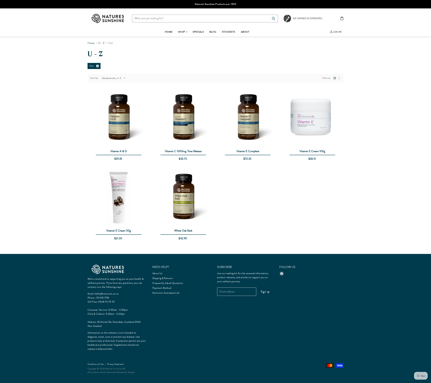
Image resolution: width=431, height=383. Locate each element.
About (245, 32)
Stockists (228, 32)
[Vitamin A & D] (118, 118)
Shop (182, 32)
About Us (157, 273)
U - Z (101, 43)
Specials (198, 32)
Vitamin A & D (118, 151)
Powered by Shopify (126, 372)
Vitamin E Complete (247, 151)
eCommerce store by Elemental (102, 372)
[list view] (339, 78)
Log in (337, 32)
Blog (212, 32)
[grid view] (334, 78)
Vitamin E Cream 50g (118, 231)
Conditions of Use (96, 364)
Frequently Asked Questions (167, 283)
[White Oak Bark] (183, 197)
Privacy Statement (115, 364)
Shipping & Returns (162, 278)
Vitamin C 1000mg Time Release (183, 151)
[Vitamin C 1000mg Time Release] (183, 118)
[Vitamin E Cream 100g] (312, 118)
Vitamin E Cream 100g (312, 151)
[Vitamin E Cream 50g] (118, 197)
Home (168, 32)
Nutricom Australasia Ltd (165, 293)
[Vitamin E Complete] (247, 118)
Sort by (94, 78)
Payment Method (161, 288)
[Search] (273, 18)
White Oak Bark (183, 231)
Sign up (265, 291)
